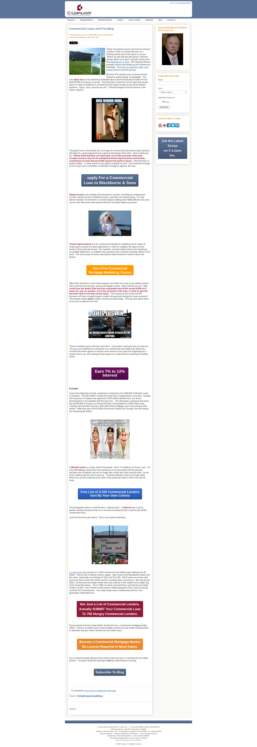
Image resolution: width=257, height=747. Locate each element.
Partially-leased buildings (90, 696)
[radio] (173, 102)
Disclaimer (183, 3)
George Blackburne (80, 37)
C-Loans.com (75, 572)
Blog (189, 3)
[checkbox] (173, 102)
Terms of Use (174, 3)
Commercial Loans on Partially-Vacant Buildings (91, 35)
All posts (72, 709)
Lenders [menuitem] (120, 20)
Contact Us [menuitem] (171, 20)
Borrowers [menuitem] (71, 20)
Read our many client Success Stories (128, 740)
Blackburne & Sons (120, 62)
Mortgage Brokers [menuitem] (86, 20)
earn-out (77, 349)
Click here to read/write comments (100, 691)
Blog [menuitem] (160, 20)
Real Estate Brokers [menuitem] (105, 20)
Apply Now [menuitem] (149, 20)
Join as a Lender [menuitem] (134, 20)
